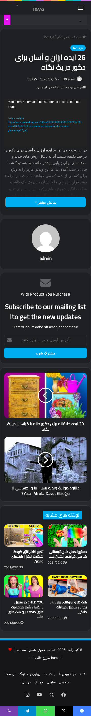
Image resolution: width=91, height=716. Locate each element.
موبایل (26, 682)
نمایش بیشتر (46, 202)
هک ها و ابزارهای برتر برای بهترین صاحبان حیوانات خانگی (68, 607)
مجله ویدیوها (67, 674)
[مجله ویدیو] (24, 7)
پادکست (49, 674)
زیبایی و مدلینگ (29, 674)
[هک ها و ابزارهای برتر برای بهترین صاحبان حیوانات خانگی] (67, 586)
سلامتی (64, 682)
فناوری (51, 682)
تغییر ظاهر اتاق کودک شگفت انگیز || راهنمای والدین (27, 556)
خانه (79, 37)
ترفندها (49, 37)
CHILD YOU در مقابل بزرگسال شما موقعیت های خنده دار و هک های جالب (25, 609)
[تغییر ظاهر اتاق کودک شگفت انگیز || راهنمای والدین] (23, 535)
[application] (45, 123)
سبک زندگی (65, 37)
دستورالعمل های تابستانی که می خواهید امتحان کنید (68, 554)
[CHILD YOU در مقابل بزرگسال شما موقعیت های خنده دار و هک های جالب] (23, 586)
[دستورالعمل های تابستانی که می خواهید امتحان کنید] (67, 535)
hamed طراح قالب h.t (46, 658)
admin (71, 79)
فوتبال (38, 682)
